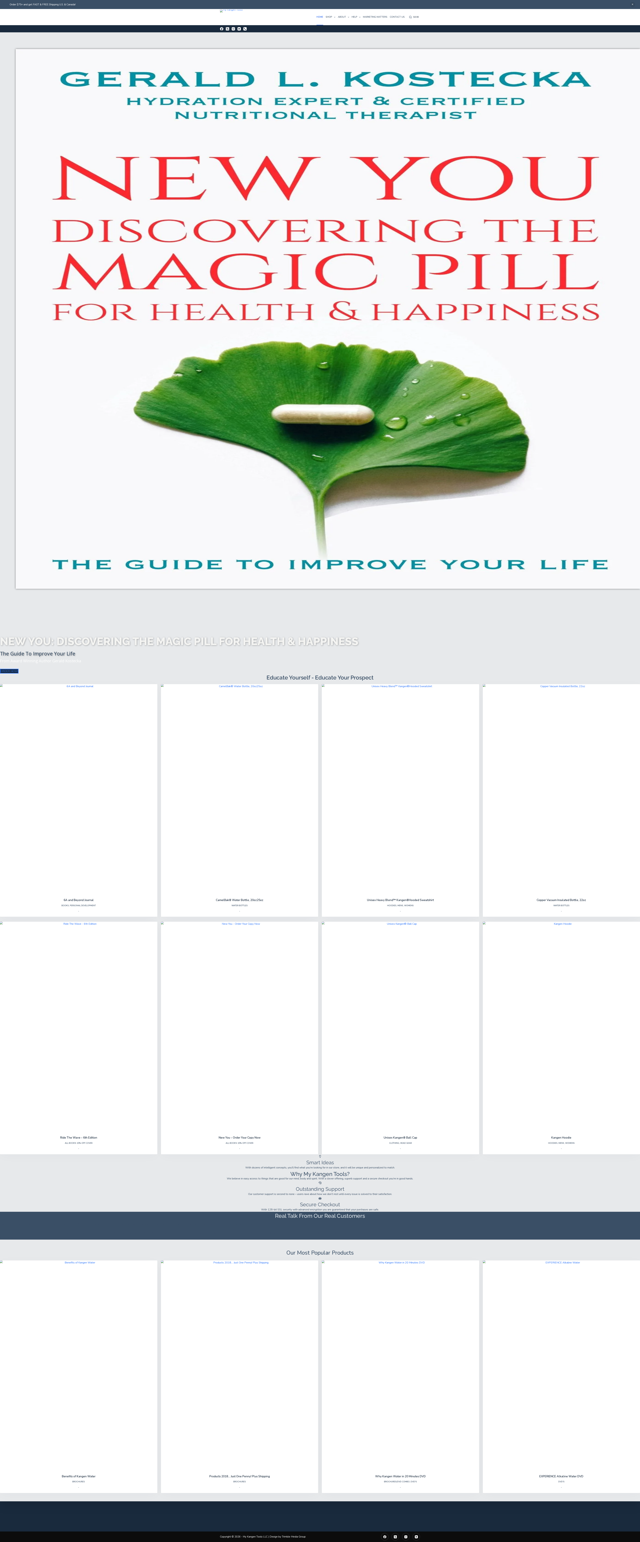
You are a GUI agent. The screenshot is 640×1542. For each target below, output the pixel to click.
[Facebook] (221, 29)
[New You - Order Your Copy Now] (239, 1026)
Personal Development (83, 905)
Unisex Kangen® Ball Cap (400, 1138)
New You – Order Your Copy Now (239, 1138)
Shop (329, 17)
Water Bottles (240, 905)
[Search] (410, 17)
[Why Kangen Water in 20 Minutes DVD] (400, 1365)
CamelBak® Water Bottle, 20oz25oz (239, 900)
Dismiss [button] (632, 4)
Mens (400, 905)
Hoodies (391, 905)
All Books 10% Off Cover (78, 1143)
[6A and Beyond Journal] (78, 789)
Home (319, 17)
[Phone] (245, 29)
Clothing (394, 1143)
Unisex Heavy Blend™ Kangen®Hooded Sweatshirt (400, 900)
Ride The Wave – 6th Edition (78, 1138)
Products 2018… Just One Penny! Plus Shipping (239, 1476)
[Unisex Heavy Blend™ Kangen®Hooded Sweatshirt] (400, 789)
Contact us (397, 17)
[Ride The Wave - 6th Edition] (78, 1026)
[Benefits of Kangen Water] (78, 1365)
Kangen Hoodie (561, 1138)
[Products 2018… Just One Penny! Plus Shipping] (239, 1365)
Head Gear (406, 1143)
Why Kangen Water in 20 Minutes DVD (400, 1476)
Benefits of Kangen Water (79, 1476)
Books (65, 905)
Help (354, 17)
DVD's (414, 1481)
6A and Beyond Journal (79, 900)
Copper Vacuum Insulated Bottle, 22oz (561, 900)
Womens (409, 905)
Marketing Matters (375, 17)
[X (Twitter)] (227, 29)
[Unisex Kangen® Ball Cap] (400, 1026)
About (342, 17)
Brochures (78, 1481)
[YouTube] (239, 29)
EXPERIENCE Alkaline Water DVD (561, 1476)
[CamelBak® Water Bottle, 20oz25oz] (239, 789)
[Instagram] (233, 29)
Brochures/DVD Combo (397, 1481)
